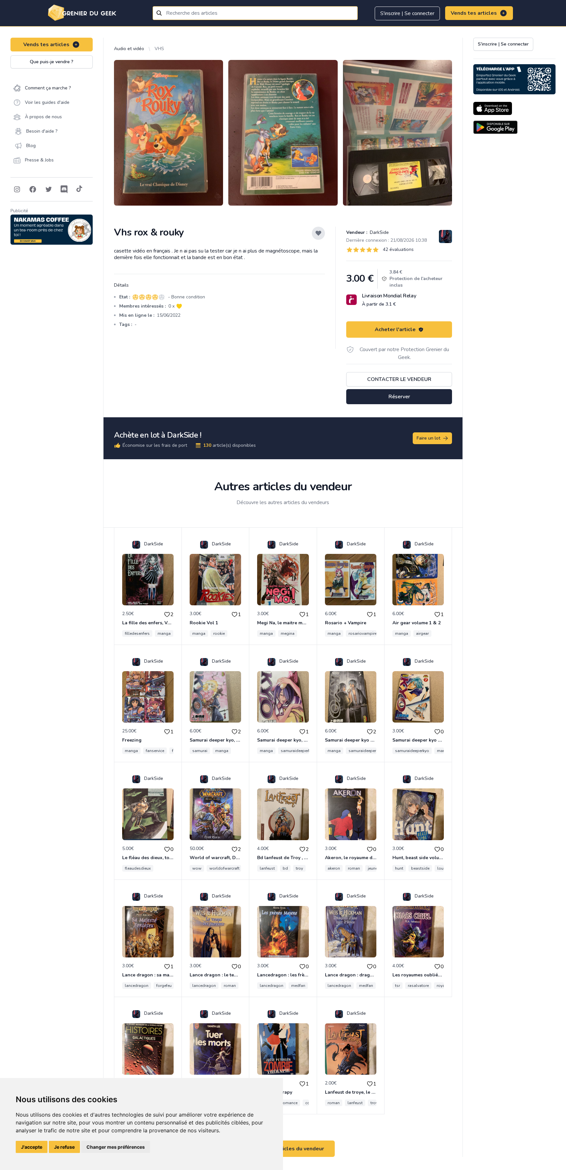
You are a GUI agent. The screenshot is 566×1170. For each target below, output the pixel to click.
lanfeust (267, 868)
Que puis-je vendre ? (51, 62)
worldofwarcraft (224, 868)
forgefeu (164, 985)
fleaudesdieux (138, 868)
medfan (298, 985)
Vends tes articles (474, 13)
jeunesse (376, 868)
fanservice (155, 750)
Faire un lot (428, 438)
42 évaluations (398, 249)
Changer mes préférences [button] (115, 1147)
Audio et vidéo (129, 49)
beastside (420, 868)
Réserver (399, 396)
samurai (199, 750)
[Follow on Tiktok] (79, 189)
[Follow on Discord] (64, 189)
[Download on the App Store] (492, 108)
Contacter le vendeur (399, 379)
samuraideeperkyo (298, 750)
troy (299, 868)
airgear (422, 633)
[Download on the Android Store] (495, 127)
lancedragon (136, 985)
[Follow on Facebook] (33, 189)
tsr (397, 985)
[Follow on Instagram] (17, 189)
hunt (399, 868)
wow (196, 868)
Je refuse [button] (64, 1147)
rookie (219, 633)
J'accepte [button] (31, 1147)
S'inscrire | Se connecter (407, 13)
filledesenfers (137, 633)
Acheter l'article (395, 329)
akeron (334, 868)
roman (354, 868)
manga (164, 633)
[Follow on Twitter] (48, 189)
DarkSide (378, 232)
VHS (159, 49)
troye (375, 1102)
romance (289, 1102)
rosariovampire (363, 633)
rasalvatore (418, 985)
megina (287, 633)
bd (285, 868)
